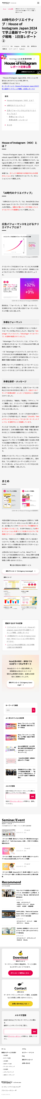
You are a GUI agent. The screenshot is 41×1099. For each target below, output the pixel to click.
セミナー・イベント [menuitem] (28, 1052)
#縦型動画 (30, 906)
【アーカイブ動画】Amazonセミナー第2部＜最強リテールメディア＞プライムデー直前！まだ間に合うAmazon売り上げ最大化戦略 (20, 874)
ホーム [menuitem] (4, 1049)
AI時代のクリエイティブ (16, 105)
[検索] (33, 710)
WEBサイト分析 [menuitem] (7, 1063)
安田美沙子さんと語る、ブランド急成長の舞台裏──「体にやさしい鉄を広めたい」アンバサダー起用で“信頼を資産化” (26, 773)
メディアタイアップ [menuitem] (8, 1072)
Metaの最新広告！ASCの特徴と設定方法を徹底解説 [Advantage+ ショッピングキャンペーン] (26, 749)
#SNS (18, 902)
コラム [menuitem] (24, 1049)
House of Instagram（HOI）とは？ (20, 100)
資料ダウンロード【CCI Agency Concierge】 (20, 571)
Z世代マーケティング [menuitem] (8, 1075)
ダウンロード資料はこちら (20, 973)
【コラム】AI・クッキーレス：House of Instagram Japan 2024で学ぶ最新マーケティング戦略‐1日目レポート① (21, 630)
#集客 (35, 921)
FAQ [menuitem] (23, 1056)
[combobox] (19, 710)
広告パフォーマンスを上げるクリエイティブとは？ (21, 112)
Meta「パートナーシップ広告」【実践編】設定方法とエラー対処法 (26, 725)
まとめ (9, 125)
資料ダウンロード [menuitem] (27, 1060)
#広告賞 (24, 906)
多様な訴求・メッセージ (18, 120)
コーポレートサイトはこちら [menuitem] (10, 1087)
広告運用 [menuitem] (5, 1069)
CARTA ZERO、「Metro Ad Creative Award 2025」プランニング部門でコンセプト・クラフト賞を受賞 (27, 914)
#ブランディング (31, 938)
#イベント (29, 921)
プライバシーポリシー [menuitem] (8, 1090)
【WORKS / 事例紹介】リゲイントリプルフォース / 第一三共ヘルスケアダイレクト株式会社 (27, 930)
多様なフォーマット (16, 116)
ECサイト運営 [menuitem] (7, 1058)
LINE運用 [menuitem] (5, 1061)
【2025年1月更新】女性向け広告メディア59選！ (26, 759)
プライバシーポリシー (16, 801)
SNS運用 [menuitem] (5, 1055)
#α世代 (19, 906)
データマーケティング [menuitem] (9, 1066)
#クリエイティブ (25, 902)
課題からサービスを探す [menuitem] (9, 1052)
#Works (32, 904)
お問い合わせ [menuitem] (26, 1063)
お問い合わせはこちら (20, 1004)
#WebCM (19, 940)
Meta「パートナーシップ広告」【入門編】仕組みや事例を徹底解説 (26, 737)
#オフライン (20, 923)
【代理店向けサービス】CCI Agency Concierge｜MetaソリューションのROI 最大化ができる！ (21, 638)
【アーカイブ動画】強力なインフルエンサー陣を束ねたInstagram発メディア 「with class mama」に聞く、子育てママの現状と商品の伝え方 (20, 841)
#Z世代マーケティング (23, 904)
